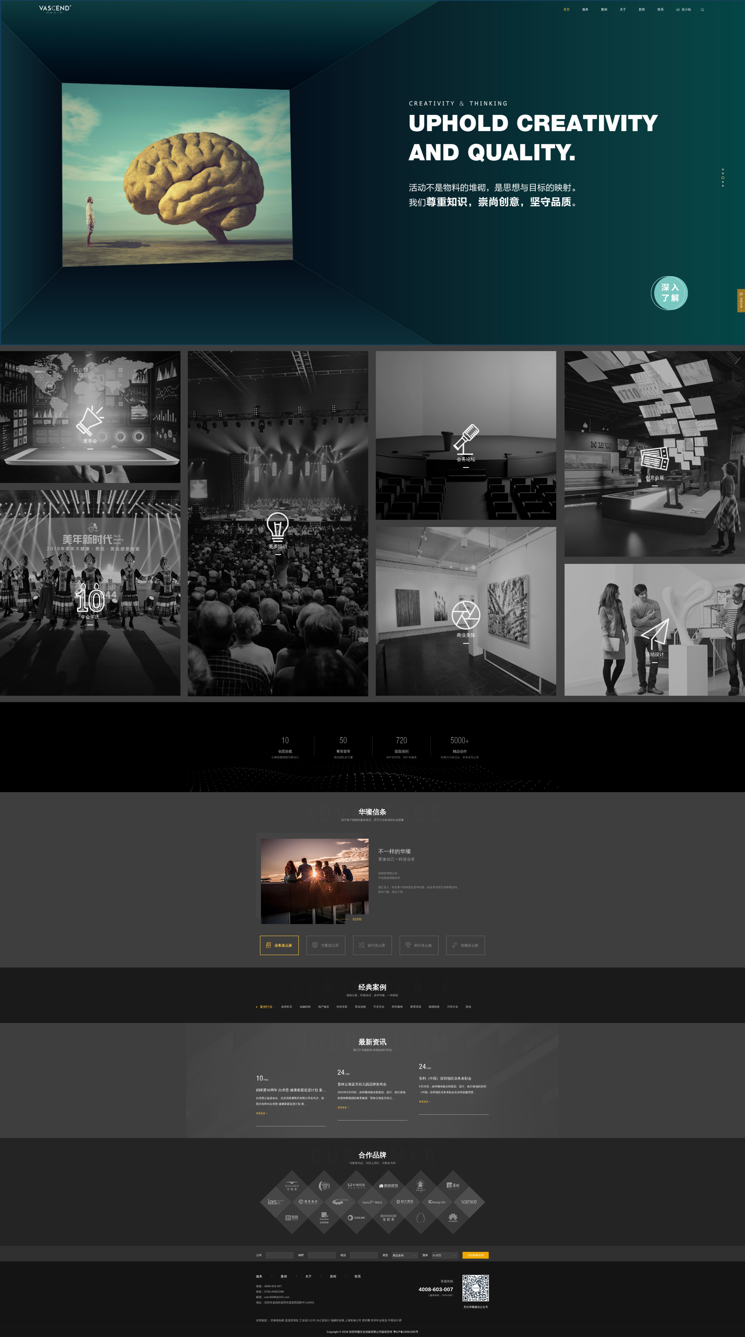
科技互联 (342, 1006)
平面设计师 (395, 1320)
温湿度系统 (291, 1320)
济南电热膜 (277, 1320)
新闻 (642, 9)
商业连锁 (360, 1006)
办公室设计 (323, 1320)
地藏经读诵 (337, 1320)
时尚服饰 (397, 1006)
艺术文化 (378, 1006)
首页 (566, 9)
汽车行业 (452, 1006)
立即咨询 (372, 674)
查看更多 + (261, 1113)
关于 (623, 9)
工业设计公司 (307, 1320)
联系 (661, 9)
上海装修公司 (353, 1320)
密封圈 (366, 1320)
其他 (468, 1006)
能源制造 (434, 1006)
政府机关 (286, 1006)
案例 (604, 9)
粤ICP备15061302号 (405, 1331)
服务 (585, 9)
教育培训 (415, 1006)
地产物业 (323, 1006)
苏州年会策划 (379, 1320)
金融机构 (305, 1006)
